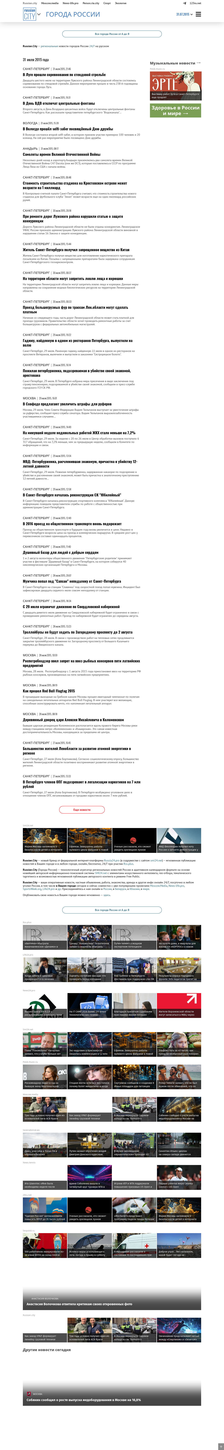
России (107, 889)
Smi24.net (28, 825)
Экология (120, 3)
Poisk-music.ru (157, 69)
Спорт (107, 3)
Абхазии (134, 889)
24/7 (92, 46)
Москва (29, 398)
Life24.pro (49, 889)
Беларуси (120, 889)
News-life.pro (176, 885)
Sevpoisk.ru (29, 1230)
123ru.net (195, 3)
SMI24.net (101, 873)
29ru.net (27, 1194)
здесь (106, 895)
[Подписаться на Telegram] (184, 3)
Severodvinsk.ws (31, 1130)
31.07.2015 (182, 14)
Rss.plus (128, 864)
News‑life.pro (70, 3)
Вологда (30, 123)
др (59, 889)
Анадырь (30, 148)
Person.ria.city (91, 3)
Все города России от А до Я (112, 34)
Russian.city (30, 3)
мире (146, 889)
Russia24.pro (111, 860)
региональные (49, 46)
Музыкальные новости (172, 63)
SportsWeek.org (32, 889)
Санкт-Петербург (36, 69)
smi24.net (156, 860)
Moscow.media (50, 3)
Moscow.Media (158, 885)
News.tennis (29, 1162)
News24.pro (29, 990)
